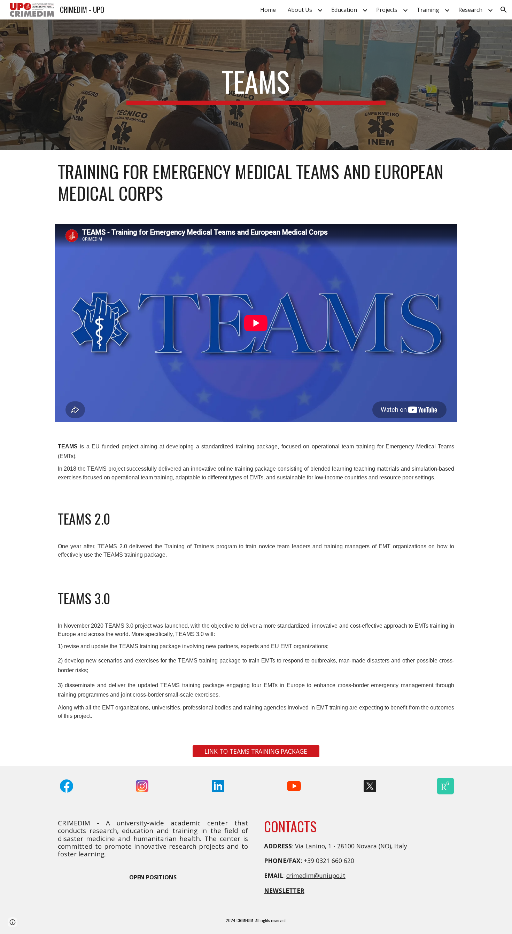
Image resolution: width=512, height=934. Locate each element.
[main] (256, 85)
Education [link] (344, 10)
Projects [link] (386, 10)
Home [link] (268, 10)
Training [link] (428, 10)
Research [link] (470, 10)
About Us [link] (300, 10)
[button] (503, 9)
